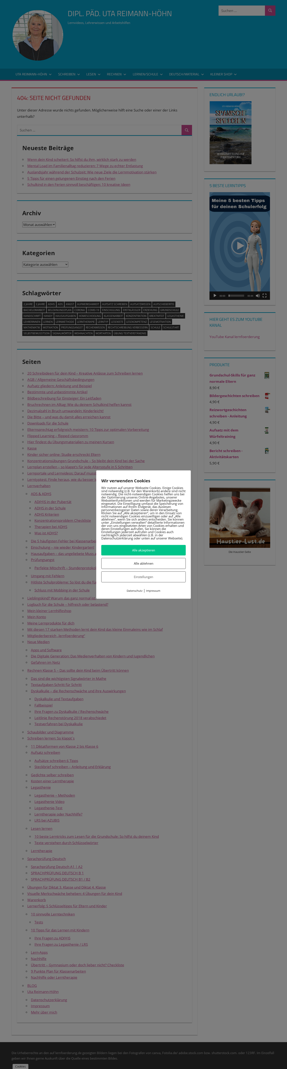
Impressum (153, 591)
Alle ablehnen (143, 563)
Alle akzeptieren (143, 550)
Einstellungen (143, 577)
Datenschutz (134, 591)
